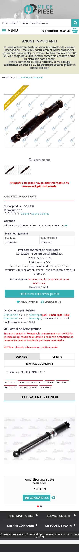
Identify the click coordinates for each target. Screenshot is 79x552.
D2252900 (62, 382)
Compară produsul (53, 302)
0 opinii (25, 213)
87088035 (45, 387)
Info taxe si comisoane (39, 363)
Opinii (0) (57, 356)
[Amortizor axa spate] (39, 120)
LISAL (41, 537)
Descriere (21, 356)
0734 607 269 (11, 315)
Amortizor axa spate (30, 382)
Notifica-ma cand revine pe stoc (39, 294)
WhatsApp (35, 315)
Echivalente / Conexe (40, 397)
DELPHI (50, 382)
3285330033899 (28, 387)
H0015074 (10, 387)
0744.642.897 (11, 318)
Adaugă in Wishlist (29, 302)
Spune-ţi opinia (40, 213)
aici (66, 225)
